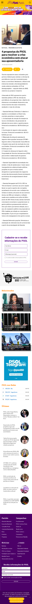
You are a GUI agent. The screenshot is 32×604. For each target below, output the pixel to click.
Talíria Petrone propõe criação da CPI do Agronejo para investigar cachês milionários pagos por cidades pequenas (11, 441)
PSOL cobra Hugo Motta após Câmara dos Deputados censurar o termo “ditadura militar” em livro (11, 415)
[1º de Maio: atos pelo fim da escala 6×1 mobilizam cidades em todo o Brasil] (16, 341)
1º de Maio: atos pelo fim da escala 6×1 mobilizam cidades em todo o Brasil (14, 347)
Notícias (4, 47)
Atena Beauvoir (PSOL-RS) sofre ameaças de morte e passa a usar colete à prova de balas (11, 454)
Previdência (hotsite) (15, 47)
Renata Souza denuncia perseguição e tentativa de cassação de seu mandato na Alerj (13, 307)
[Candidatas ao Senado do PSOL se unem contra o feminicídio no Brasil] (25, 489)
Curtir (27, 388)
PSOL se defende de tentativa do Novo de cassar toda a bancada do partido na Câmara (10, 478)
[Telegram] (16, 368)
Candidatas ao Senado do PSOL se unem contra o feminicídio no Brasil (10, 489)
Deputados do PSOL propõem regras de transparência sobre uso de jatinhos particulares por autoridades (11, 428)
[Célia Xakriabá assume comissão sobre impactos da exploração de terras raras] (16, 322)
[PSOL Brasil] (16, 2)
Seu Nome (8, 246)
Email (6, 250)
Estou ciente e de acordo (16, 599)
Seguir (27, 392)
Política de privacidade (16, 601)
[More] (22, 69)
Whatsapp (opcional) (10, 254)
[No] (30, 597)
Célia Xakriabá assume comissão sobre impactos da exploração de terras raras (15, 327)
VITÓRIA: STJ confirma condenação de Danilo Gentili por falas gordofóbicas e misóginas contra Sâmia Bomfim (10, 466)
